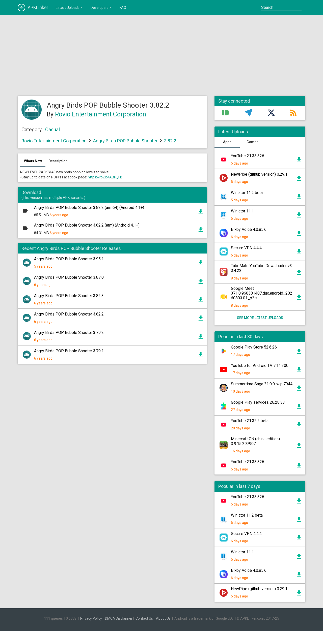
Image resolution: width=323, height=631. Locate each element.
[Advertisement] (161, 55)
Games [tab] (252, 142)
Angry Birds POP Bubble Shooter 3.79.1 (69, 351)
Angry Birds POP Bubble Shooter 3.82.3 (69, 295)
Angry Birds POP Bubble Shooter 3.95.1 (69, 259)
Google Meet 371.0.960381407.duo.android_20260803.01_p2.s (261, 293)
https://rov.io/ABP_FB (105, 177)
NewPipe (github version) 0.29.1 (259, 174)
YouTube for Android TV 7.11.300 (259, 365)
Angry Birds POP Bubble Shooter (125, 140)
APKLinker (38, 7)
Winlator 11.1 (242, 211)
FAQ (123, 8)
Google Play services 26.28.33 (258, 402)
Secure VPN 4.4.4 (246, 247)
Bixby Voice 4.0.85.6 (248, 229)
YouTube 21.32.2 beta (249, 420)
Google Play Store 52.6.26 (254, 347)
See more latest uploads (260, 318)
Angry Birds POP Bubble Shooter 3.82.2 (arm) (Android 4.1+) (87, 225)
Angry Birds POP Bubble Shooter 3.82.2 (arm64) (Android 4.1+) (89, 207)
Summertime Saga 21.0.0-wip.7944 (261, 384)
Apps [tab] (227, 142)
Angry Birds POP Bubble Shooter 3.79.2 (69, 332)
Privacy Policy (91, 618)
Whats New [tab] (33, 161)
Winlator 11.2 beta (247, 192)
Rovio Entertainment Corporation (100, 114)
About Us (163, 618)
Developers (100, 8)
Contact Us (144, 618)
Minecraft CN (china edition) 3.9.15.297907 (255, 441)
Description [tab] (58, 161)
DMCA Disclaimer (118, 618)
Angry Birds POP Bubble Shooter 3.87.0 (69, 277)
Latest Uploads (67, 8)
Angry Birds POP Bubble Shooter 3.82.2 (69, 314)
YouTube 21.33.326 (247, 155)
